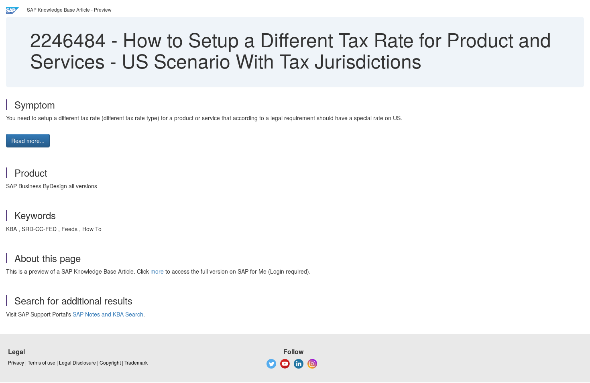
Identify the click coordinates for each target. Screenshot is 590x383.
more (157, 271)
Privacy (16, 362)
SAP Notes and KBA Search (108, 314)
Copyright (110, 362)
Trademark (136, 362)
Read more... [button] (28, 141)
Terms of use (41, 362)
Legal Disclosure (77, 362)
